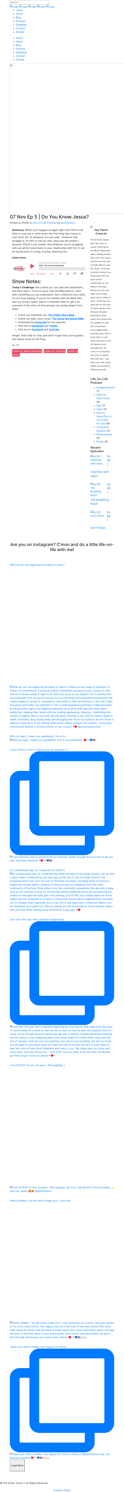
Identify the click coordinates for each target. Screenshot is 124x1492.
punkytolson (68, 222)
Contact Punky (62, 1490)
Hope (99, 409)
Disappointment (105, 387)
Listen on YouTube (54, 351)
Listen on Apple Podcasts (27, 351)
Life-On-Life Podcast (45, 222)
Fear (98, 405)
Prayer (100, 441)
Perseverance (104, 434)
